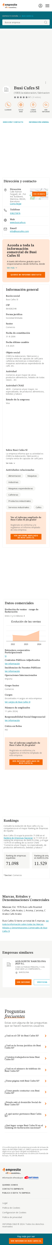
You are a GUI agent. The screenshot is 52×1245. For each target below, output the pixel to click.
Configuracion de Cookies (14, 1212)
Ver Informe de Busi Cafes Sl (26, 1241)
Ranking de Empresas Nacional (18, 838)
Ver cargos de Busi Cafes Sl (17, 702)
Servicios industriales (18, 507)
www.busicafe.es (18, 222)
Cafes (38, 507)
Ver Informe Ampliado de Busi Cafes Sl (26, 536)
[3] (21, 97)
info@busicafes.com (19, 231)
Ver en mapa (39, 194)
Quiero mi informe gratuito (26, 275)
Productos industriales (19, 501)
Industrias (13, 482)
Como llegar (15, 204)
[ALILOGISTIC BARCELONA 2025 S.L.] (9, 964)
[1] (15, 97)
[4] (24, 97)
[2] (18, 97)
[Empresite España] (10, 5)
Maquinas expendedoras (20, 488)
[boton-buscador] (45, 22)
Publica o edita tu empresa (16, 1193)
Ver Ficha (42, 982)
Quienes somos (10, 1185)
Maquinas (32, 475)
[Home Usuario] (40, 5)
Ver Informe (23, 982)
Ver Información (12, 664)
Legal (4, 1203)
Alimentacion (14, 475)
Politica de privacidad (12, 1217)
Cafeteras (13, 494)
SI (5, 656)
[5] (26, 97)
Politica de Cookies (11, 1207)
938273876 (15, 213)
